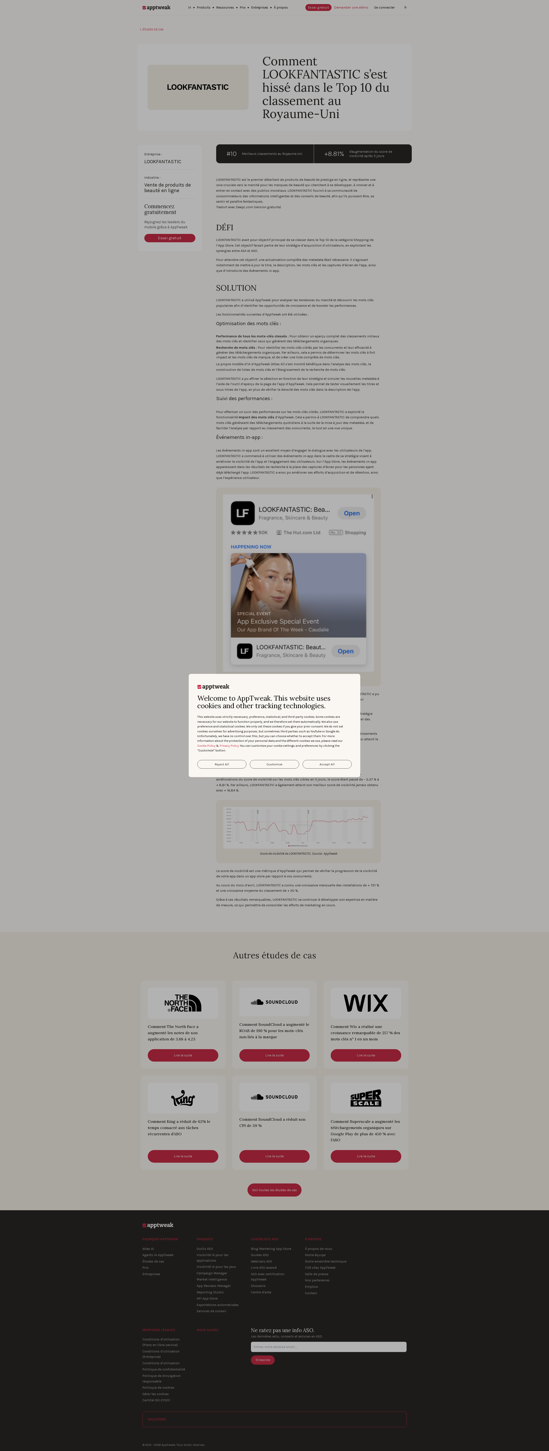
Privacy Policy (229, 746)
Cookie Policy (206, 746)
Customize (274, 764)
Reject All (222, 764)
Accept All (327, 764)
